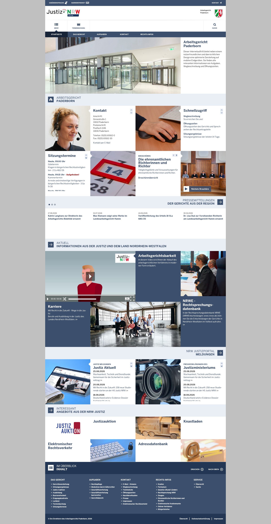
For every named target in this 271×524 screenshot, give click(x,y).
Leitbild (56, 501)
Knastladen (192, 421)
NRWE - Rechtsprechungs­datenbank (198, 305)
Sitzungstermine (62, 156)
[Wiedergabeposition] (90, 295)
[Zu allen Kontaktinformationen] (67, 128)
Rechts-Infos (146, 34)
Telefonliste (128, 490)
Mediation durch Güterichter (103, 487)
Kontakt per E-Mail (101, 143)
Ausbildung (57, 493)
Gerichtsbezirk (97, 498)
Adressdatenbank (153, 444)
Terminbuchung (78, 28)
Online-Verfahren (165, 506)
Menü (56, 28)
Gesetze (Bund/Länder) (167, 490)
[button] (131, 110)
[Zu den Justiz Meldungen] (67, 381)
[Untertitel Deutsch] (127, 298)
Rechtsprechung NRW (167, 493)
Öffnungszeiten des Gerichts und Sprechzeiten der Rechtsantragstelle (202, 126)
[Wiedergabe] (47, 299)
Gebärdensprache (56, 3)
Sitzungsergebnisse (61, 487)
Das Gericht (79, 34)
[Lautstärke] (82, 299)
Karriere (55, 306)
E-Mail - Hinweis (129, 484)
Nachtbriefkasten (130, 495)
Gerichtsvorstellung (61, 484)
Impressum (127, 501)
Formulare (162, 487)
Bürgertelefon (164, 509)
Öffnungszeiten (129, 493)
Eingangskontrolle (60, 498)
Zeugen (161, 495)
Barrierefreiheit (78, 3)
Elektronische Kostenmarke (169, 504)
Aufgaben (102, 34)
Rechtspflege (96, 484)
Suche (214, 28)
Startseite (56, 34)
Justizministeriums (199, 366)
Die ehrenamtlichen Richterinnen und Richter (154, 161)
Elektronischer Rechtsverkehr (60, 446)
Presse (125, 498)
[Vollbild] (132, 298)
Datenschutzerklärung (201, 519)
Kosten (161, 484)
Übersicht (200, 484)
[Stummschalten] (64, 299)
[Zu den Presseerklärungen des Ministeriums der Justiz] (158, 381)
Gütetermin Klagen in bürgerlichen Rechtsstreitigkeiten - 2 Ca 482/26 (67, 167)
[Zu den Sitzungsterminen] (113, 173)
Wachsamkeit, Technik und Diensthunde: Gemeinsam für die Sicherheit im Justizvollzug (112, 377)
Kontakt (215, 3)
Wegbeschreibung (130, 487)
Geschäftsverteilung (99, 490)
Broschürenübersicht (148, 178)
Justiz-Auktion (59, 490)
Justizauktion (104, 421)
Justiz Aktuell (104, 366)
